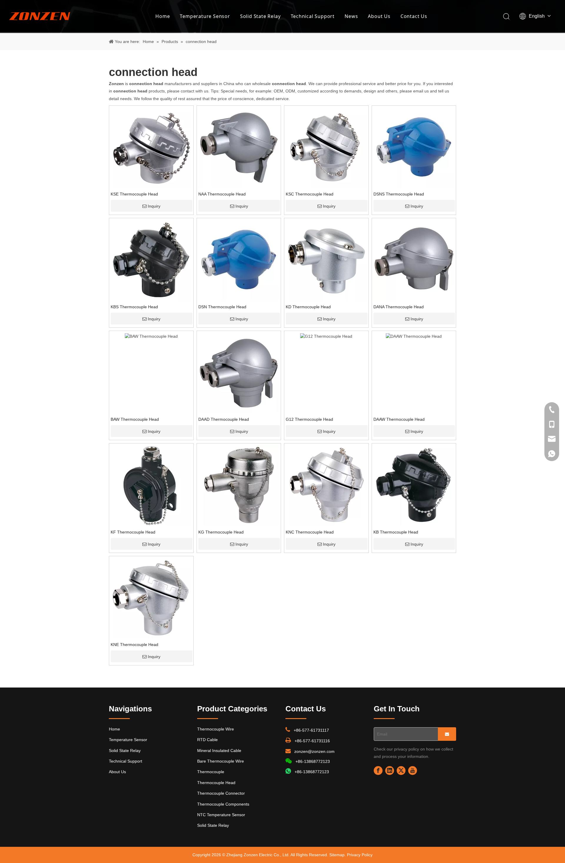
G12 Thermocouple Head (309, 419)
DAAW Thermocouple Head (399, 419)
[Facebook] (378, 770)
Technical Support (313, 16)
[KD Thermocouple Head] (326, 260)
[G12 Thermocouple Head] (326, 336)
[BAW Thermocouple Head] (151, 336)
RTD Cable (207, 739)
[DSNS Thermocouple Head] (414, 147)
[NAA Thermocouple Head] (239, 147)
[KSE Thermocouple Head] (151, 147)
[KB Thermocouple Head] (414, 485)
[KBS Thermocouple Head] (151, 260)
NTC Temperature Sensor (221, 814)
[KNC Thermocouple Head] (326, 485)
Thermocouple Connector (221, 793)
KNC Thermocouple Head (310, 532)
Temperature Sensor (205, 16)
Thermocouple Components (223, 804)
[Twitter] (401, 770)
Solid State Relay (260, 16)
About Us (379, 16)
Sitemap (337, 854)
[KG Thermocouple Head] (239, 485)
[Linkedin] (389, 770)
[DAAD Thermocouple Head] (239, 372)
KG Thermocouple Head (221, 532)
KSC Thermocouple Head (309, 194)
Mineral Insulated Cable (219, 750)
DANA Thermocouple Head (398, 306)
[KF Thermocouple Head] (151, 485)
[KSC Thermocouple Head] (326, 147)
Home (162, 16)
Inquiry (154, 206)
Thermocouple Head (216, 782)
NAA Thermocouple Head (222, 194)
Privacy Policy (360, 854)
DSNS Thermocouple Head (398, 194)
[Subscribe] (447, 734)
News (351, 16)
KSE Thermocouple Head (134, 194)
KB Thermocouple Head (395, 532)
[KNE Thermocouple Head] (151, 597)
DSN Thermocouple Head (222, 306)
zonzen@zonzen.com (314, 751)
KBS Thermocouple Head (134, 306)
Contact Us (414, 16)
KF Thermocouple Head (133, 532)
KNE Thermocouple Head (134, 644)
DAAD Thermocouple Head (223, 419)
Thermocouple (210, 771)
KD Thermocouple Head (308, 306)
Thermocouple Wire (215, 729)
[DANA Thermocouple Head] (414, 260)
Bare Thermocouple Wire (220, 761)
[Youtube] (412, 770)
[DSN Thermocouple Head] (239, 260)
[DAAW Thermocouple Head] (414, 336)
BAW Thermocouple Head (135, 419)
